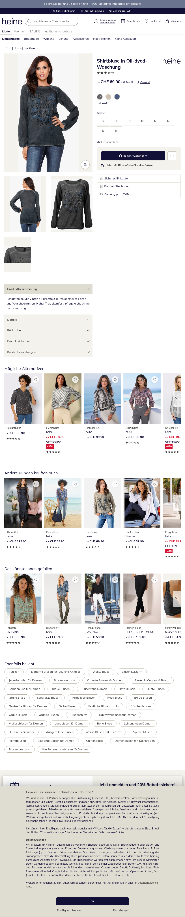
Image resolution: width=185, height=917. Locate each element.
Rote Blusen (127, 689)
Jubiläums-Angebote (58, 31)
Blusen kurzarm (131, 671)
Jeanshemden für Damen (25, 680)
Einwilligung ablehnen (69, 910)
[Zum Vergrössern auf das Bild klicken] (85, 164)
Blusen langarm (64, 680)
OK (92, 901)
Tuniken (14, 671)
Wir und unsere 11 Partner (42, 798)
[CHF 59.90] (142, 503)
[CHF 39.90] (23, 398)
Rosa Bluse (114, 697)
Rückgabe (14, 330)
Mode (6, 31)
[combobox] (58, 21)
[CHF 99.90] (102, 398)
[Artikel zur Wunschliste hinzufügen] (171, 155)
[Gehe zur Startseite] (12, 21)
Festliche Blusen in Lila (103, 706)
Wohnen (19, 31)
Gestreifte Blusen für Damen (28, 706)
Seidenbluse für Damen (24, 689)
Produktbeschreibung (22, 289)
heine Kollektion (125, 38)
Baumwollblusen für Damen (117, 715)
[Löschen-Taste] (74, 21)
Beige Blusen (143, 697)
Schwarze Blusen (48, 697)
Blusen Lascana (19, 749)
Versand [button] (145, 82)
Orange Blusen (49, 715)
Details (12, 319)
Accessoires (81, 38)
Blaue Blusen (61, 689)
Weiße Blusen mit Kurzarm (103, 732)
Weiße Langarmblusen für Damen (65, 749)
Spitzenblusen (142, 732)
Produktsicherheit (19, 341)
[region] (92, 851)
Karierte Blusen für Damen (104, 680)
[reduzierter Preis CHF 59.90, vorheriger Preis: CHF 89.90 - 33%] (63, 398)
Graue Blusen (18, 715)
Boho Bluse (104, 723)
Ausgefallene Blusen (60, 732)
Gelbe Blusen (67, 706)
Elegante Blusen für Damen (56, 740)
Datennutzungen (140, 798)
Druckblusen (31, 48)
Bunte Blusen (156, 689)
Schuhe (63, 38)
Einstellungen (120, 910)
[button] (6, 48)
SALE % (35, 31)
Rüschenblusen (141, 706)
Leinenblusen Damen (138, 723)
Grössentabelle (110, 142)
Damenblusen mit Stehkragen (135, 740)
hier (114, 817)
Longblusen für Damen (70, 723)
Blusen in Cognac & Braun (151, 680)
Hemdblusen (17, 740)
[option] (100, 97)
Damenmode (11, 38)
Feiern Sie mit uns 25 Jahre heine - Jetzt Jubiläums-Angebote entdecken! (92, 3)
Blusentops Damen (94, 689)
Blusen (17, 48)
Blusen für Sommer (21, 732)
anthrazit (102, 103)
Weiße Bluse (100, 671)
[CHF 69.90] (63, 503)
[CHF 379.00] (23, 503)
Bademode (31, 38)
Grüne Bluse (17, 697)
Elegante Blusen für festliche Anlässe (56, 671)
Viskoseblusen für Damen (26, 723)
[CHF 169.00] (142, 599)
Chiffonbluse (94, 740)
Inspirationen (102, 38)
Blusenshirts (79, 715)
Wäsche (48, 38)
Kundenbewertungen (21, 352)
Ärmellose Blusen (83, 697)
